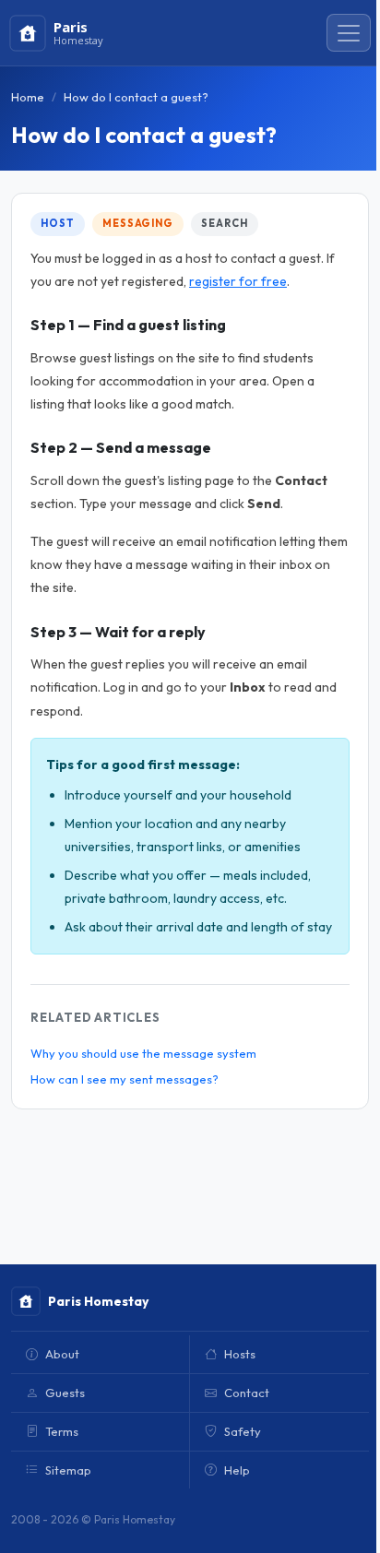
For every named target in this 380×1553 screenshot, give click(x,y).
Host (58, 223)
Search (224, 223)
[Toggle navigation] (349, 33)
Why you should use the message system (143, 1053)
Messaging (137, 223)
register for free (238, 281)
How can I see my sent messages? (124, 1079)
